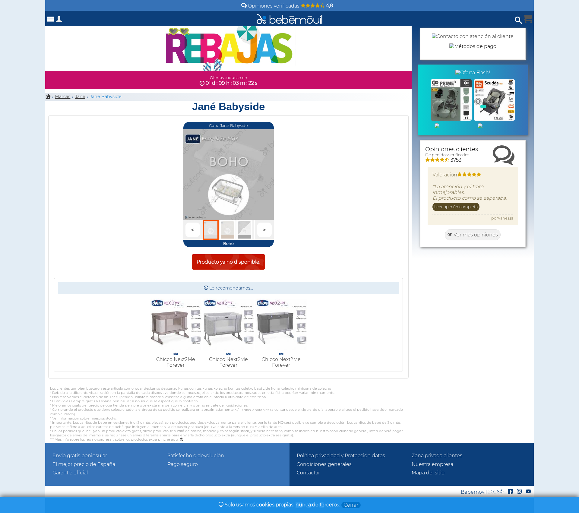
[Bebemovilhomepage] (289, 18)
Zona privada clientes (437, 455)
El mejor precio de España (83, 464)
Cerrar (351, 505)
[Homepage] (48, 96)
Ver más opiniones (475, 235)
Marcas (62, 96)
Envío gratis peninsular (79, 455)
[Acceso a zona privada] (59, 20)
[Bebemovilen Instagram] (519, 492)
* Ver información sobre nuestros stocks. (83, 418)
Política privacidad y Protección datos (341, 455)
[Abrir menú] (50, 19)
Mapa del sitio (428, 473)
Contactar (308, 473)
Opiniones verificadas (290, 6)
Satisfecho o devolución (195, 455)
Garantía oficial (70, 473)
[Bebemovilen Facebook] (510, 492)
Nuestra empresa (432, 464)
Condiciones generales (324, 464)
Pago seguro (182, 464)
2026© (482, 492)
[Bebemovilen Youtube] (528, 492)
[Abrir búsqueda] (518, 20)
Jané (80, 96)
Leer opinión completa (456, 206)
